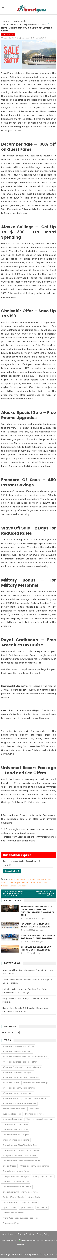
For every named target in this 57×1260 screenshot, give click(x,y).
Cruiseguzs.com (31, 1254)
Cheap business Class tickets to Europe (21, 1150)
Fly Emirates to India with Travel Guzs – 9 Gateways (35, 925)
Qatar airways (26, 1207)
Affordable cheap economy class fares (21, 1077)
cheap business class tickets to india (19, 1155)
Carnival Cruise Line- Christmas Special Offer (44, 893)
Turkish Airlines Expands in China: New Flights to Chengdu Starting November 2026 (37, 911)
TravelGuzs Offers (11, 1223)
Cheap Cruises (9, 1166)
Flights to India (9, 1207)
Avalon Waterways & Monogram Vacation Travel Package (13, 893)
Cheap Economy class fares (16, 1171)
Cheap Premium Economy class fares (20, 1192)
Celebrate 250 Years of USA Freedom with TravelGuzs (36, 948)
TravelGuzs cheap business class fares (20, 1218)
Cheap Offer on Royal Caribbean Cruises (18, 882)
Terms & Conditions (26, 1234)
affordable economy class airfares (19, 1088)
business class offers (12, 1119)
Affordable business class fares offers (20, 1062)
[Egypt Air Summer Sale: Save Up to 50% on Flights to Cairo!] (10, 937)
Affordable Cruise (18, 879)
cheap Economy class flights (16, 1176)
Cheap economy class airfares (34, 1166)
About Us (12, 1234)
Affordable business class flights (17, 1072)
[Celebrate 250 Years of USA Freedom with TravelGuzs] (10, 949)
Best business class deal (14, 1108)
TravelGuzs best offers (13, 1212)
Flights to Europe (29, 1202)
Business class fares (34, 1114)
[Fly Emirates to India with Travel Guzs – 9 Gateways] (10, 925)
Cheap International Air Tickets (17, 1186)
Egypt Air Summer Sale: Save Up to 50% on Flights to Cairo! (38, 937)
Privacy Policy (43, 1234)
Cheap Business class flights (16, 1134)
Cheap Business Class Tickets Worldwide (21, 1160)
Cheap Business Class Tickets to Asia (20, 1145)
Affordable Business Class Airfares (18, 1046)
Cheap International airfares (16, 1181)
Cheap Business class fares (15, 1129)
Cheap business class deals (15, 1124)
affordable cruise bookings (38, 879)
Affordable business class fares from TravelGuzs (25, 1056)
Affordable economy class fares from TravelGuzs (25, 1098)
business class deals (12, 1114)
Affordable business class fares (17, 1051)
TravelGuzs (42, 1207)
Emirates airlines (10, 1202)
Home (3, 1234)
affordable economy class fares (17, 1093)
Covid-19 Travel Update (13, 1197)
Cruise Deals (8, 34)
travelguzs (25, 37)
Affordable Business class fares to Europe (22, 1067)
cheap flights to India (43, 1176)
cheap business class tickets (16, 1140)
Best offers (34, 1108)
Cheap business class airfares (39, 1119)
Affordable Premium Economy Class (19, 1103)
